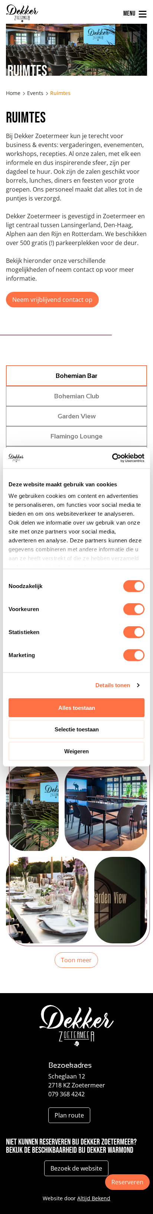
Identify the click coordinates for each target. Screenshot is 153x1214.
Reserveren (127, 1182)
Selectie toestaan (77, 729)
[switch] (133, 609)
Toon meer (76, 960)
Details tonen (112, 685)
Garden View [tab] (77, 416)
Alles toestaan (76, 707)
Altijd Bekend (93, 1198)
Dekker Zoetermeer (29, 13)
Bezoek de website (76, 1168)
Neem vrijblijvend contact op (52, 300)
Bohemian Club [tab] (76, 396)
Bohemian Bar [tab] (76, 375)
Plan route (69, 1115)
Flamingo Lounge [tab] (76, 436)
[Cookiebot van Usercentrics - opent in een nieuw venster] (111, 458)
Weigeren (76, 751)
